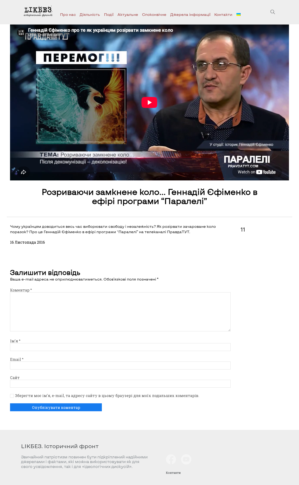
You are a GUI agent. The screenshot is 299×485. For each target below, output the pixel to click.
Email (16, 359)
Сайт (15, 377)
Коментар (21, 290)
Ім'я (15, 340)
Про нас (68, 14)
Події (109, 14)
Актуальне (127, 14)
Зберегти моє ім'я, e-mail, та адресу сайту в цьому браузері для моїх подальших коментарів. (107, 395)
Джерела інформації (190, 14)
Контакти (223, 14)
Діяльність (90, 14)
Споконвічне (154, 14)
